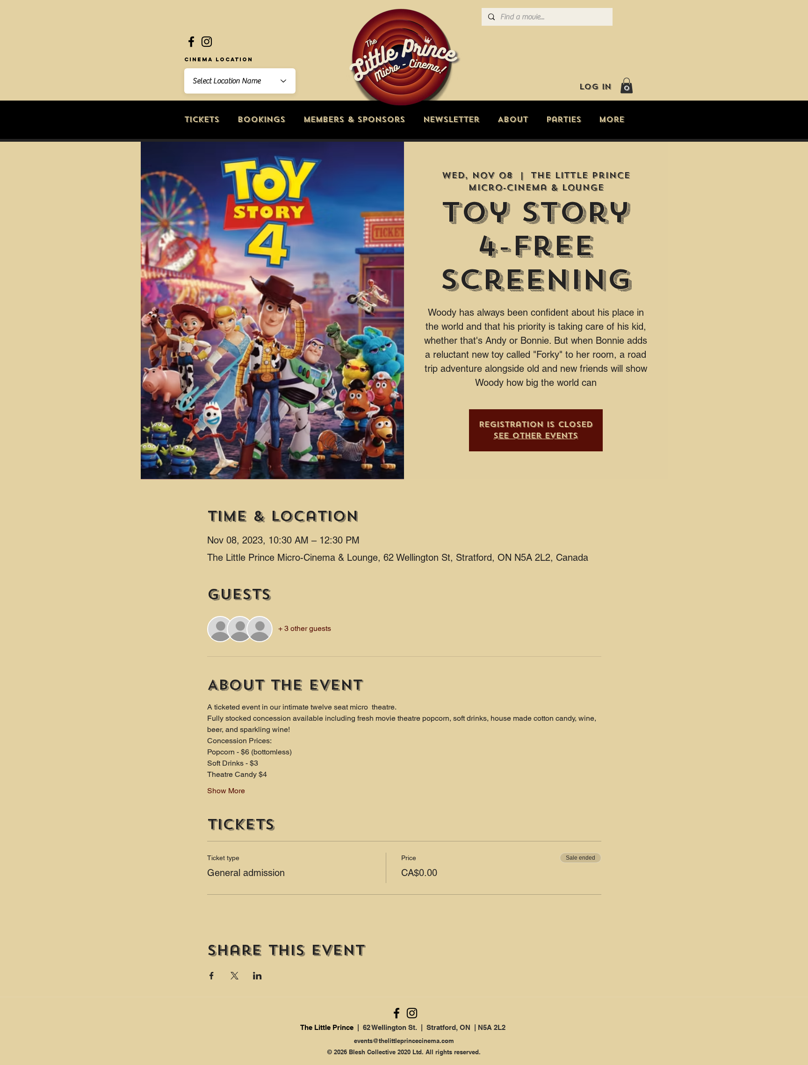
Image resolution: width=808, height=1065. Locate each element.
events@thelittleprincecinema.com (404, 1040)
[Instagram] (207, 42)
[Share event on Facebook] (211, 975)
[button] (626, 85)
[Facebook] (191, 42)
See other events (535, 436)
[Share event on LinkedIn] (257, 975)
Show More (226, 790)
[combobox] (240, 81)
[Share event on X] (234, 975)
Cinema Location (218, 59)
